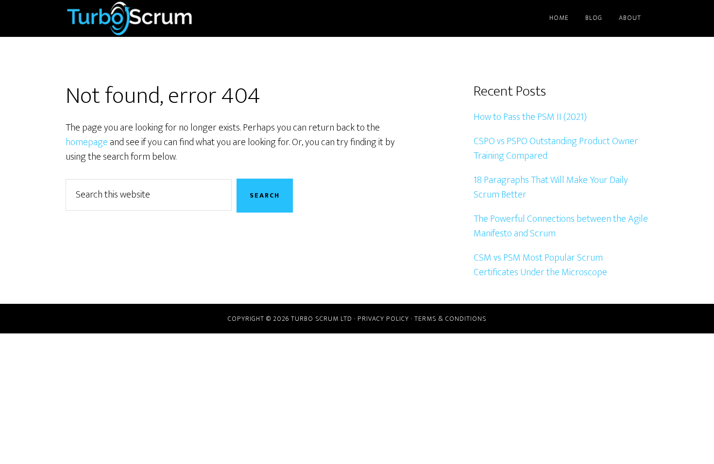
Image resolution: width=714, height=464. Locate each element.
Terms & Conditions (450, 318)
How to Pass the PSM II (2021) (530, 117)
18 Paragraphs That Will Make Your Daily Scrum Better (551, 187)
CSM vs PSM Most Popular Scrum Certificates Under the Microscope (540, 265)
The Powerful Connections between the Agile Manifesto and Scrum (561, 226)
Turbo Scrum (153, 18)
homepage (87, 142)
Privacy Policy (383, 318)
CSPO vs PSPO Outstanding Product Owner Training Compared (556, 148)
